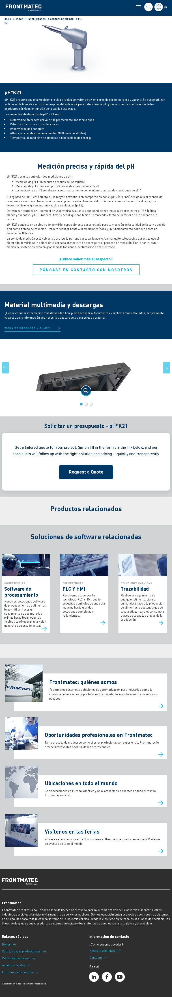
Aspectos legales (13, 965)
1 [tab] (81, 404)
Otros (19, 19)
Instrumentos (37, 19)
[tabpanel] (86, 371)
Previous (8, 367)
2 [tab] (86, 404)
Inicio (7, 19)
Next (169, 367)
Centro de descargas (16, 958)
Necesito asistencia (102, 950)
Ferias (6, 944)
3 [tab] (91, 404)
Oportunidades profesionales (21, 951)
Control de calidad (62, 19)
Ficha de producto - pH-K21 (27, 328)
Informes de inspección (17, 972)
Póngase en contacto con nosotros (86, 269)
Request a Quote (86, 472)
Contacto (95, 957)
